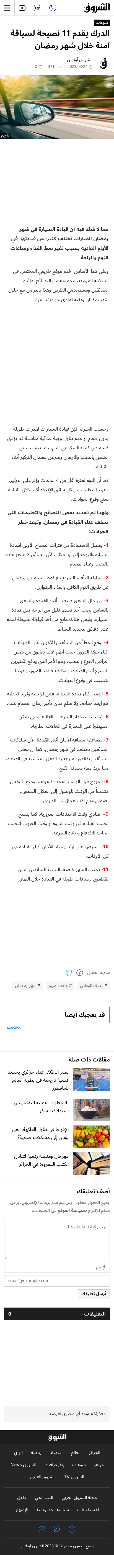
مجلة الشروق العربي (79, 1497)
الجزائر (94, 1452)
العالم (76, 1452)
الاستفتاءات (88, 1509)
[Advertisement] (57, 181)
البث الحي (44, 1497)
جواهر (99, 1464)
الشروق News (23, 1464)
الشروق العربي (43, 1477)
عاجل (22, 1497)
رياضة (36, 1452)
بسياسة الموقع (72, 1210)
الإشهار (21, 1509)
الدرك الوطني (91, 985)
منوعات (102, 23)
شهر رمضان (26, 985)
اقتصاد (56, 1452)
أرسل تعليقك (93, 1294)
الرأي (18, 1452)
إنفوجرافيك (54, 1464)
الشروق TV (74, 1477)
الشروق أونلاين (79, 60)
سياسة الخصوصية (53, 1509)
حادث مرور (58, 985)
